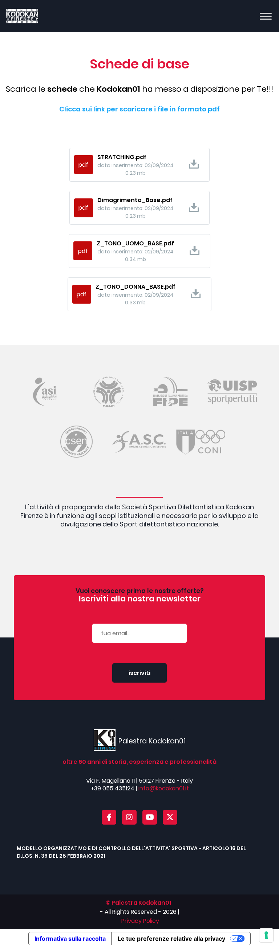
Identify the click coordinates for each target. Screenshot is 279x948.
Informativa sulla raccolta (70, 938)
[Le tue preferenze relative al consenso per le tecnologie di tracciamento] (266, 935)
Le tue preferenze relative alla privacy (171, 938)
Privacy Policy (140, 921)
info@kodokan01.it (163, 788)
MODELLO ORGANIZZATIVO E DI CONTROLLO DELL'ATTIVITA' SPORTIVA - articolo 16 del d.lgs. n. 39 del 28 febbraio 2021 (131, 852)
